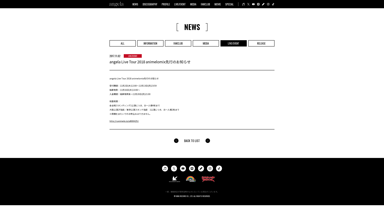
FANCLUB (205, 4)
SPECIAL (229, 4)
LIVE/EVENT (180, 4)
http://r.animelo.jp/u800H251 (124, 121)
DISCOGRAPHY (150, 4)
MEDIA (193, 4)
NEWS (135, 4)
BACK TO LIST (192, 141)
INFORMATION (150, 43)
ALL (122, 43)
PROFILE (166, 4)
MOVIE (217, 4)
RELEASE (261, 43)
